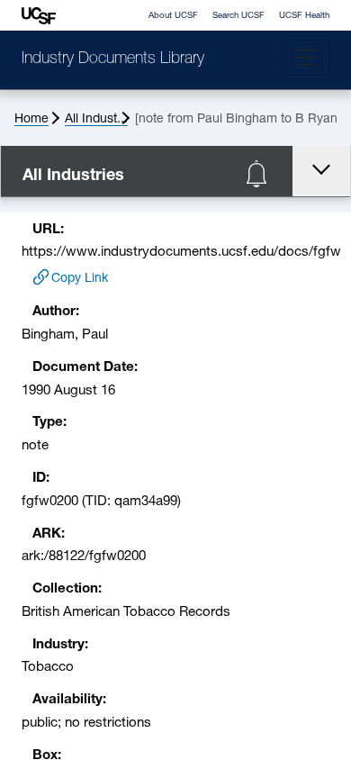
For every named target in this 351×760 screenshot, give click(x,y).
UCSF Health (304, 16)
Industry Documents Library (113, 59)
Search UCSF (238, 16)
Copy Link (79, 278)
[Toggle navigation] (304, 58)
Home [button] (31, 119)
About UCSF (173, 16)
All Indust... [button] (96, 119)
